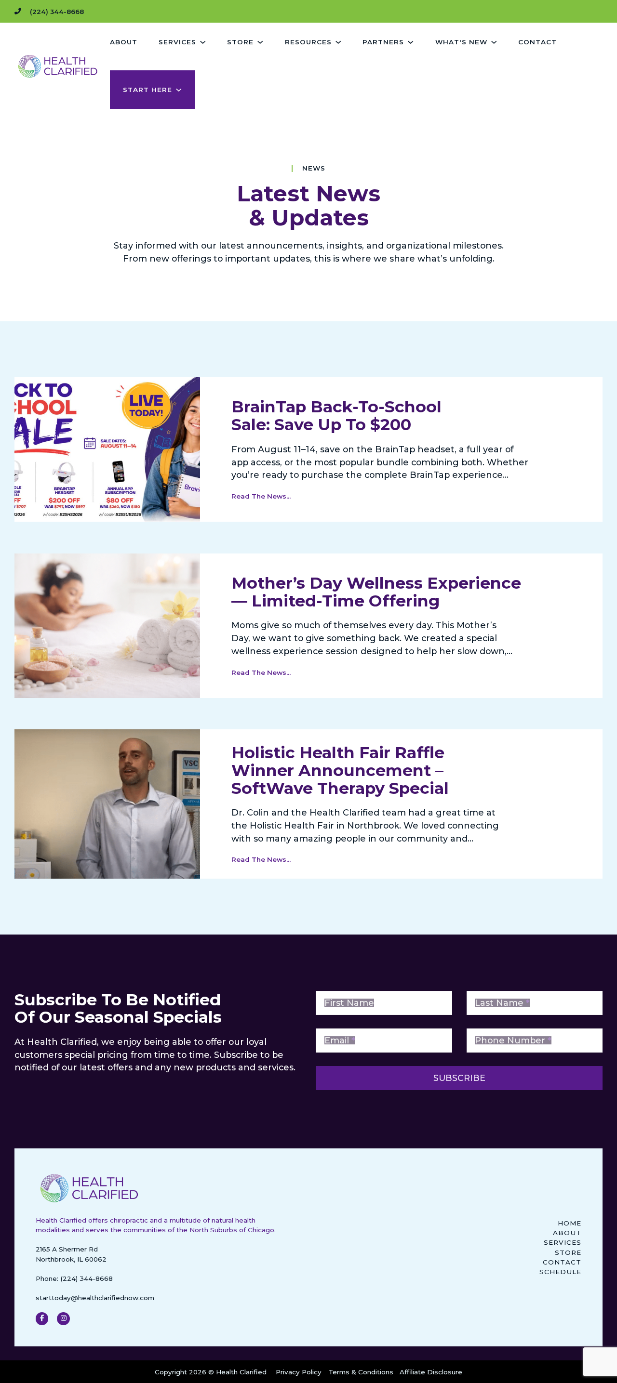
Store (568, 1252)
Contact (537, 42)
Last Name (502, 1003)
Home (569, 1223)
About (123, 42)
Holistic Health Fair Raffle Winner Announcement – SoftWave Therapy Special (340, 770)
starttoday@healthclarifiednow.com (95, 1298)
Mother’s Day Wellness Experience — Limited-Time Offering (376, 591)
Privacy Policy (299, 1372)
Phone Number (513, 1040)
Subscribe (459, 1078)
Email (339, 1040)
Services (562, 1242)
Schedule (560, 1272)
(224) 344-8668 (86, 1278)
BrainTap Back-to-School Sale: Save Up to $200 (336, 415)
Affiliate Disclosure (431, 1372)
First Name (349, 1003)
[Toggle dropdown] (203, 42)
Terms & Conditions (360, 1372)
